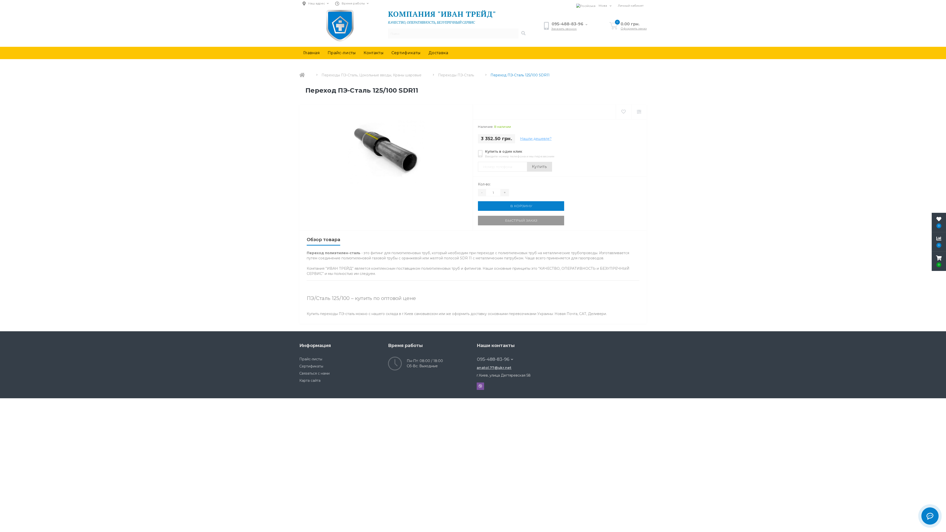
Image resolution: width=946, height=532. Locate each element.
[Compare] (639, 112)
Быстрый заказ (521, 220)
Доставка (438, 52)
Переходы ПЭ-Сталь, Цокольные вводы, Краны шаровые (371, 75)
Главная (311, 52)
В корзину (521, 206)
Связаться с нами (314, 373)
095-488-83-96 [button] (493, 359)
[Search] (523, 33)
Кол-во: (484, 184)
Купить (539, 166)
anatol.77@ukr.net (494, 368)
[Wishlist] (623, 112)
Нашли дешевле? (536, 138)
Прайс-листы (342, 52)
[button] (939, 261)
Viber (480, 386)
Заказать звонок (564, 29)
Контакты (373, 52)
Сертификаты (406, 52)
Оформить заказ (634, 28)
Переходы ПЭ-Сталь (456, 75)
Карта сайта (310, 380)
